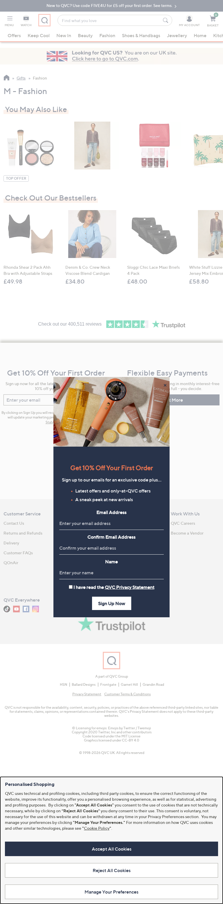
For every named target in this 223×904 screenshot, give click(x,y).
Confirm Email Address (111, 537)
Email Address (111, 512)
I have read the (113, 587)
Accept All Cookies (112, 849)
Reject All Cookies (112, 870)
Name (111, 561)
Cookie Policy (96, 828)
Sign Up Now (111, 603)
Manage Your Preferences (111, 892)
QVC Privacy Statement (129, 587)
